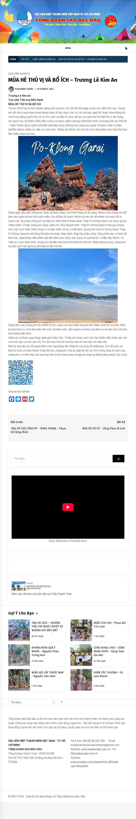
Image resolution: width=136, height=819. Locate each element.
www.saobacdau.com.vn (95, 749)
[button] (126, 48)
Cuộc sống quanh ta (19, 73)
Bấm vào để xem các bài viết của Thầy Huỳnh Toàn (41, 593)
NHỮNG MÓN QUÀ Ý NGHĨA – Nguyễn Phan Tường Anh (45, 651)
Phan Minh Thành (24, 89)
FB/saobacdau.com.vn (84, 753)
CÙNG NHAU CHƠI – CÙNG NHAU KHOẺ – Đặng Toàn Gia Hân (109, 651)
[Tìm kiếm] (118, 458)
